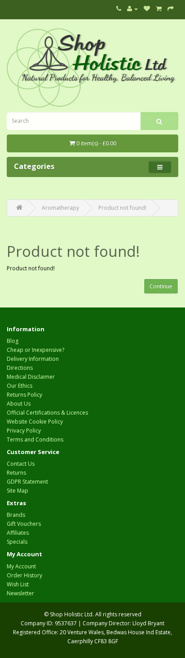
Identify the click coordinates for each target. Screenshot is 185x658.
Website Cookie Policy (35, 421)
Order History (24, 575)
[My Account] (132, 9)
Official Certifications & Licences (47, 412)
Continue (161, 286)
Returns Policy (24, 394)
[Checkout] (170, 9)
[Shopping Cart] (159, 9)
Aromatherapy (60, 208)
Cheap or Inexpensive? (35, 350)
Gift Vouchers (24, 524)
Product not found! (122, 208)
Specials (17, 541)
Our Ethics (19, 386)
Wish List (18, 584)
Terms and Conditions (35, 439)
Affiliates (18, 533)
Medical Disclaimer (31, 377)
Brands (16, 515)
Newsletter (20, 593)
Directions (20, 368)
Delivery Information (33, 359)
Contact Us (21, 464)
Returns (16, 472)
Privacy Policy (24, 430)
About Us (19, 403)
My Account (21, 566)
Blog (12, 341)
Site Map (17, 490)
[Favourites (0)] (147, 9)
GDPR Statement (27, 481)
